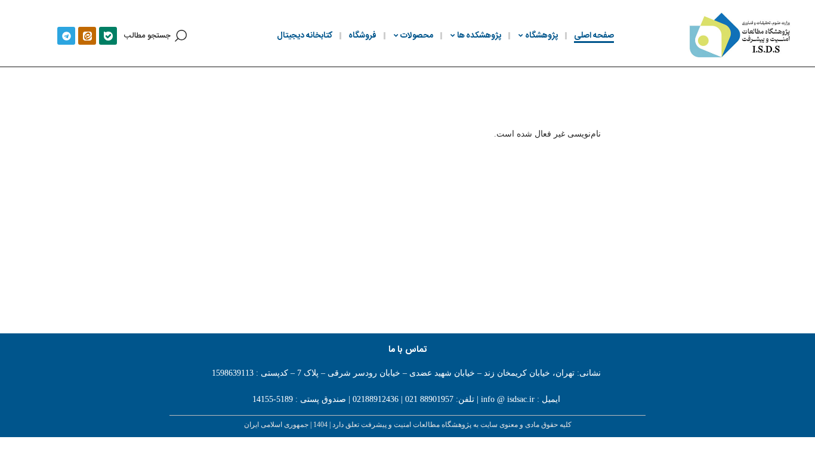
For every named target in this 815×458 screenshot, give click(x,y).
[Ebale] (108, 36)
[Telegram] (66, 36)
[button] (155, 36)
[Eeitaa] (87, 36)
